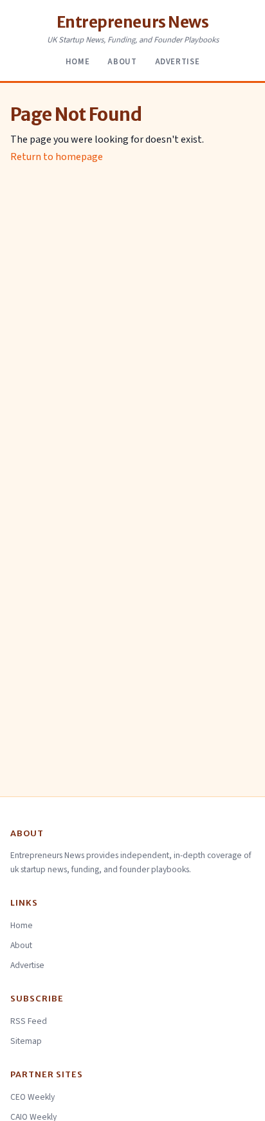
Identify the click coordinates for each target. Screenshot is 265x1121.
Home (78, 61)
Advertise (177, 61)
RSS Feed (28, 1021)
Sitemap (26, 1041)
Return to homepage (56, 157)
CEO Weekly (32, 1097)
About (121, 61)
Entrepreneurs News (132, 22)
